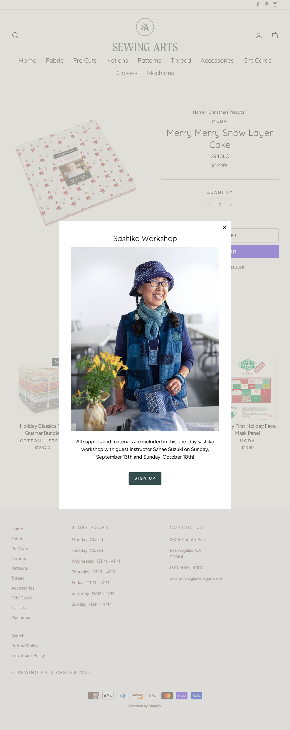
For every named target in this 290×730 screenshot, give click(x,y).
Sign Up (145, 478)
